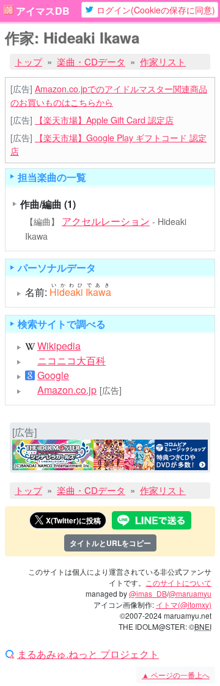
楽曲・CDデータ (91, 61)
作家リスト (163, 61)
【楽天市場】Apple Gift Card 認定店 (104, 120)
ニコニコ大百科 (71, 361)
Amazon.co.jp (67, 390)
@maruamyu (190, 593)
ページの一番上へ (176, 674)
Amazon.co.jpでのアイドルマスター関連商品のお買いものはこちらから (108, 95)
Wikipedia (59, 346)
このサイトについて (178, 582)
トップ (28, 61)
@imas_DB (148, 593)
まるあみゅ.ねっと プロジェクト (88, 654)
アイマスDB (43, 11)
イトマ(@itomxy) (183, 604)
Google (53, 375)
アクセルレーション (106, 221)
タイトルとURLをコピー (110, 542)
